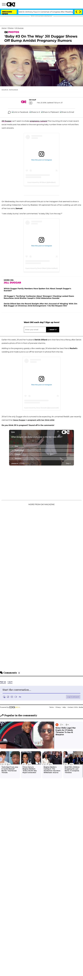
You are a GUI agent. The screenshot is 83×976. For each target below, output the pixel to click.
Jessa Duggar (19, 420)
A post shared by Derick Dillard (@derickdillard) (41, 268)
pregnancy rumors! (38, 121)
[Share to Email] (67, 112)
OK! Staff (32, 100)
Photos (10, 28)
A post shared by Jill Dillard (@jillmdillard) (41, 182)
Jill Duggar (19, 28)
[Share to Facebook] (20, 112)
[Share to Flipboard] (50, 112)
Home (4, 28)
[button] (4, 4)
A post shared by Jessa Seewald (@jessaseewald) (41, 408)
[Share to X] (34, 112)
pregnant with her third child (41, 420)
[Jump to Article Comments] (9, 112)
